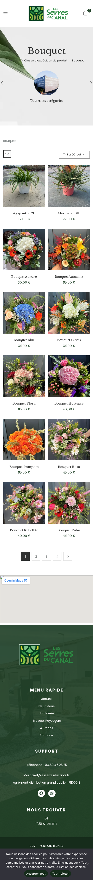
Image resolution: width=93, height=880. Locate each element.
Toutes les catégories (46, 101)
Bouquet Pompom (24, 467)
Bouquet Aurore (24, 277)
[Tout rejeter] (87, 864)
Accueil (14, 60)
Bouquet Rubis (69, 530)
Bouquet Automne (69, 277)
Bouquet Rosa (69, 467)
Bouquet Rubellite (24, 530)
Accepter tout (36, 873)
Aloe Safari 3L (69, 213)
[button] (85, 13)
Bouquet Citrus (69, 340)
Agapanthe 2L (24, 213)
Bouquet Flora (24, 403)
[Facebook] (41, 793)
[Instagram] (52, 793)
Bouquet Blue (24, 340)
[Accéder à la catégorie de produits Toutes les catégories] (46, 83)
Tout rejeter (60, 873)
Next (67, 556)
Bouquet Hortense (69, 403)
